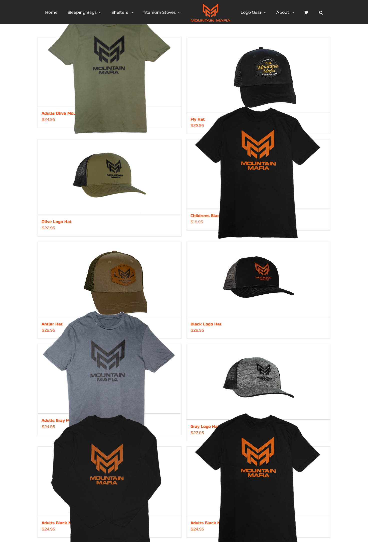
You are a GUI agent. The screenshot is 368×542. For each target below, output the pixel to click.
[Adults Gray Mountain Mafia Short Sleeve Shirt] (109, 378)
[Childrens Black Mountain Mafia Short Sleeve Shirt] (258, 174)
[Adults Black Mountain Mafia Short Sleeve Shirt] (258, 481)
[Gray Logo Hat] (258, 381)
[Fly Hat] (258, 74)
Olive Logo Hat (57, 221)
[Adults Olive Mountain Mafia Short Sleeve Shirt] (109, 71)
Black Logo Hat (206, 324)
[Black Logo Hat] (258, 279)
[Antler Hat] (109, 279)
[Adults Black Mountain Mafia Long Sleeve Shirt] (109, 481)
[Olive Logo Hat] (109, 177)
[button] (302, 12)
